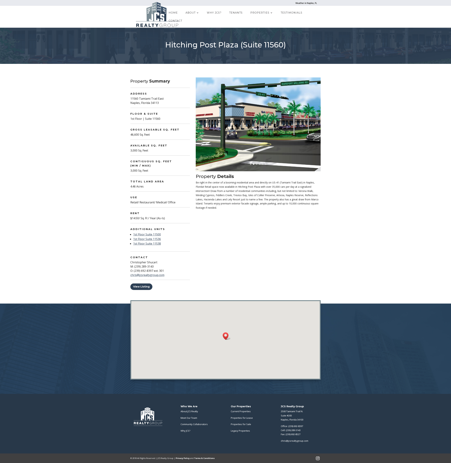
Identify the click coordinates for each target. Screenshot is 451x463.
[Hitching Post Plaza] (258, 171)
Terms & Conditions (204, 458)
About (191, 12)
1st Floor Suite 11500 (147, 234)
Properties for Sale (241, 424)
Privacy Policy (183, 458)
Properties (259, 12)
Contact (175, 21)
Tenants (236, 12)
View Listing (141, 286)
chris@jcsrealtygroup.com (147, 275)
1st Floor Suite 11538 (147, 244)
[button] (227, 336)
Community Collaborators (194, 424)
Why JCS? (214, 12)
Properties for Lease (242, 417)
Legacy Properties (240, 430)
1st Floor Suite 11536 (147, 239)
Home (173, 12)
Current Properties (241, 411)
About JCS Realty (189, 411)
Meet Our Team (189, 417)
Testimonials (291, 12)
